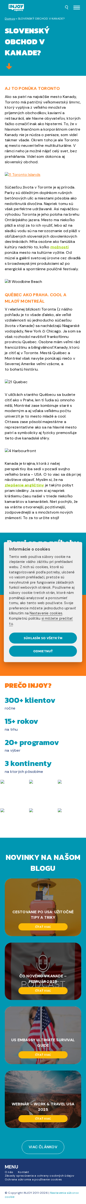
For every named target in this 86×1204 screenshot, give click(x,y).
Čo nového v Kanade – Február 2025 (43, 978)
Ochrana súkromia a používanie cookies (33, 1179)
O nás (9, 1171)
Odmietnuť (43, 651)
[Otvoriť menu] (76, 8)
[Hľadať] (66, 8)
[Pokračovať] (9, 67)
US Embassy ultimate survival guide (43, 1042)
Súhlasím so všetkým (43, 638)
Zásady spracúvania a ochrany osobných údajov (39, 1175)
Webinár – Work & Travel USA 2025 (43, 1106)
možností (59, 247)
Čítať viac (43, 926)
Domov (10, 18)
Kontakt (23, 1171)
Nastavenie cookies (46, 613)
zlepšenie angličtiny (24, 485)
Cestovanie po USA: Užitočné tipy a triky (43, 914)
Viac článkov (43, 1146)
